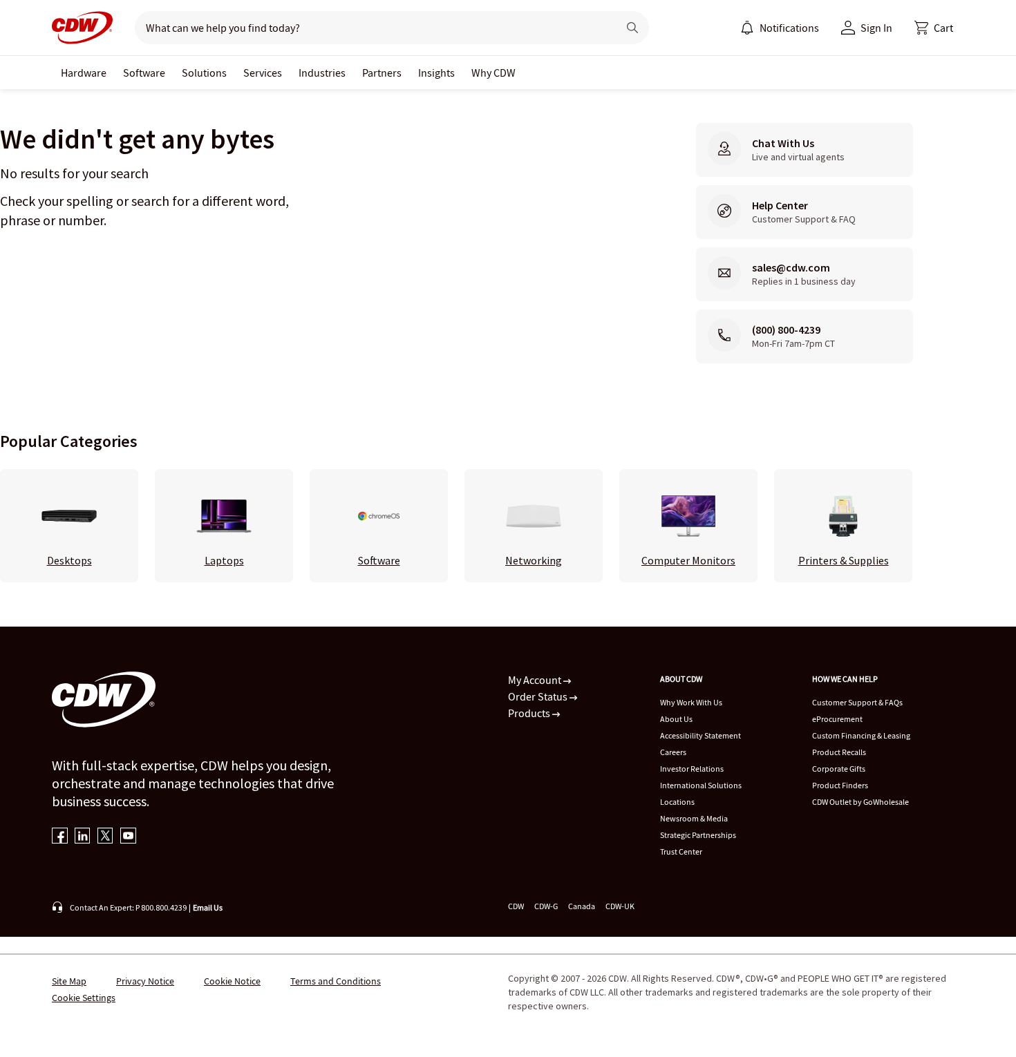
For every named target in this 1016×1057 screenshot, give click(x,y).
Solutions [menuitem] (204, 72)
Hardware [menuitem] (83, 72)
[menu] (779, 27)
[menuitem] (747, 28)
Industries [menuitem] (322, 72)
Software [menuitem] (144, 72)
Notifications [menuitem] (789, 28)
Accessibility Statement (700, 735)
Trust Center (681, 851)
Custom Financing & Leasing (861, 735)
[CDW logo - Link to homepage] (82, 27)
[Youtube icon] (128, 837)
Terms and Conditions (335, 981)
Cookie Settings (83, 997)
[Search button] (632, 28)
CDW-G (546, 906)
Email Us (208, 907)
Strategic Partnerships (698, 835)
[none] (84, 72)
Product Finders (840, 785)
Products (530, 713)
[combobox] (371, 27)
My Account (535, 680)
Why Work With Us (691, 702)
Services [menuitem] (262, 72)
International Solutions (701, 785)
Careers (673, 752)
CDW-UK (619, 906)
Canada (581, 906)
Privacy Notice (145, 981)
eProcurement (837, 719)
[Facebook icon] (60, 837)
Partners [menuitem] (382, 72)
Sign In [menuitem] (876, 28)
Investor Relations (692, 768)
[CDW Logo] (82, 27)
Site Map (69, 981)
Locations (677, 802)
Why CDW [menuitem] (493, 72)
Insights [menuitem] (436, 72)
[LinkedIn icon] (83, 837)
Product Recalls (839, 752)
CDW (516, 906)
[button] (933, 27)
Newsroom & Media (694, 818)
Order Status (539, 696)
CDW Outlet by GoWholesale (860, 802)
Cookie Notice (232, 981)
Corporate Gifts (838, 768)
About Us (676, 719)
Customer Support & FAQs (857, 702)
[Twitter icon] (105, 837)
